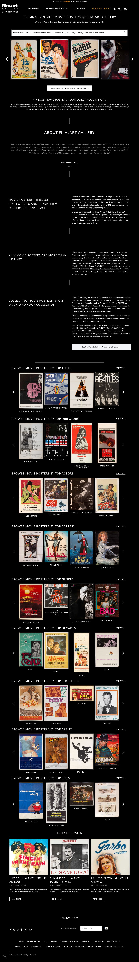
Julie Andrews (82, 548)
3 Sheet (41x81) (56, 802)
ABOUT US (86, 941)
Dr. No (115, 303)
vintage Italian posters (97, 318)
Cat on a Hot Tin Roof (54, 60)
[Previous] (14, 393)
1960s (107, 649)
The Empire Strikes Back (109, 269)
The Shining (83, 331)
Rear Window (100, 212)
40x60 (107, 799)
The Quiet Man (23, 60)
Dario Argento (107, 443)
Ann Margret (107, 548)
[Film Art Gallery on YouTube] (30, 929)
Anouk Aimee (56, 547)
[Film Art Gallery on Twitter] (26, 929)
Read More (16, 899)
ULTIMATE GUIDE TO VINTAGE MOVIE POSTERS (82, 947)
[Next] (132, 60)
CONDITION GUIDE (53, 947)
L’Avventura (77, 308)
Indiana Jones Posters (80, 271)
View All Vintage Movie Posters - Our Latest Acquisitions (69, 88)
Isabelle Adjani (31, 547)
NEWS (21, 941)
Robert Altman (56, 440)
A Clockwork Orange (82, 390)
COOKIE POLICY (21, 947)
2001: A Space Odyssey (89, 328)
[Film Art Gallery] (10, 8)
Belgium (82, 693)
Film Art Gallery (19, 955)
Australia (56, 703)
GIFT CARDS (99, 941)
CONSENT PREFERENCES (114, 947)
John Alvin (31, 751)
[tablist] (69, 393)
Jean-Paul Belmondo (82, 494)
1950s (82, 652)
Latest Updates (69, 832)
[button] (57, 8)
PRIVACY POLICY (113, 941)
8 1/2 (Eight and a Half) (31, 390)
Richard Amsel (56, 751)
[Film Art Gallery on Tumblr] (21, 929)
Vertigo (114, 263)
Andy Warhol (107, 600)
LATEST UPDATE (33, 941)
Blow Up (120, 212)
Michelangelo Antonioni (82, 443)
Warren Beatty (56, 495)
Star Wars (94, 269)
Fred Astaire (31, 495)
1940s (56, 650)
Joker (115, 60)
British (107, 703)
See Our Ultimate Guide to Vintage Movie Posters (100, 347)
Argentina (31, 703)
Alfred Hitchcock (82, 601)
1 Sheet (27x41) (31, 800)
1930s (31, 649)
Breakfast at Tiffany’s (115, 328)
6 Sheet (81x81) (82, 794)
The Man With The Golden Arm (85, 266)
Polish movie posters (119, 315)
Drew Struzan (121, 266)
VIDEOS (54, 941)
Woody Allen (31, 441)
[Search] (125, 33)
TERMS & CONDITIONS (69, 941)
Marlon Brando (107, 495)
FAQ (45, 941)
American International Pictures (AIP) (56, 595)
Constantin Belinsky (107, 749)
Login (115, 9)
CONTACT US (36, 947)
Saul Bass (82, 751)
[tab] (31, 392)
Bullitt (84, 60)
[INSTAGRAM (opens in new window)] (11, 929)
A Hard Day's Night (107, 389)
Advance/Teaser (31, 601)
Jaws (103, 303)
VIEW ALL (120, 368)
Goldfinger (77, 306)
